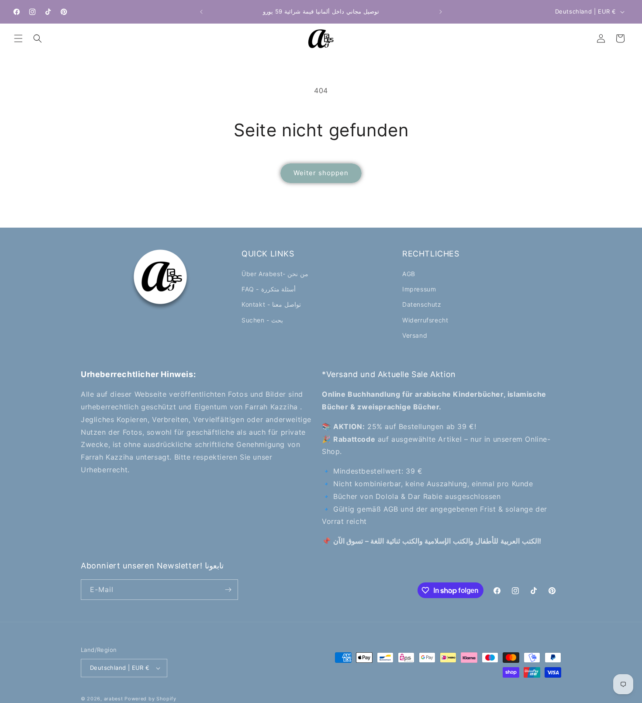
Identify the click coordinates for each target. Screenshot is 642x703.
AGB (408, 273)
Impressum (419, 289)
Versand (414, 335)
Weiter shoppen (321, 173)
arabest (114, 699)
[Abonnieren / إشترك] (228, 589)
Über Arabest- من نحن (275, 273)
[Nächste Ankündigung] (440, 11)
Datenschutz (422, 304)
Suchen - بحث (262, 320)
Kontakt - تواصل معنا (271, 304)
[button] (18, 38)
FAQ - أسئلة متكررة (269, 289)
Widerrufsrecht (425, 320)
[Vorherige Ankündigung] (201, 11)
